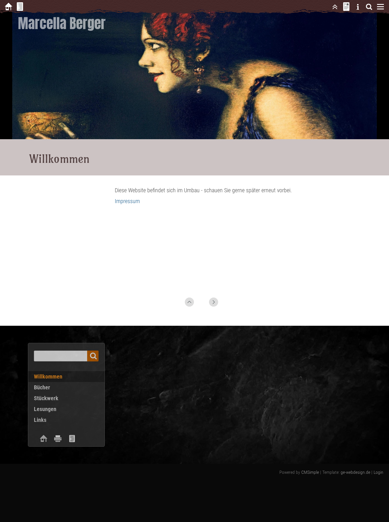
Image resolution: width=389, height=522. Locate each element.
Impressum (127, 201)
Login (378, 472)
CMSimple (310, 472)
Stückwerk (46, 398)
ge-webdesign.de (355, 472)
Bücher (42, 387)
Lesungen (45, 409)
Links (40, 419)
